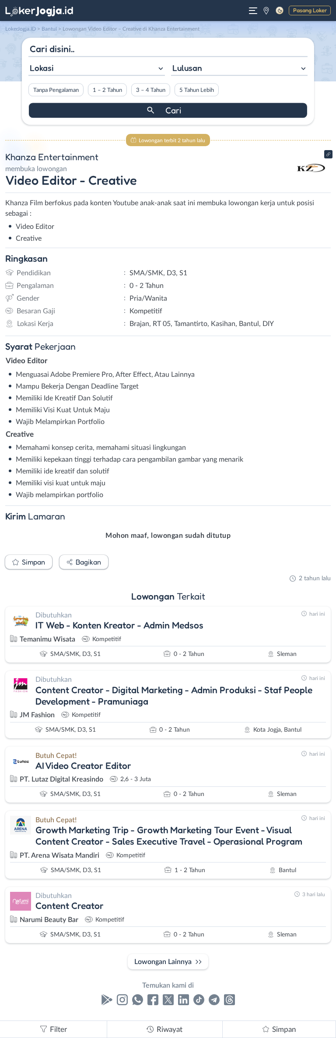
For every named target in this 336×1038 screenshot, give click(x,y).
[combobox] (96, 69)
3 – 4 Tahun (150, 90)
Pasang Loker (310, 10)
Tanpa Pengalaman (56, 90)
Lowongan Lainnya (163, 961)
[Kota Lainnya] (266, 10)
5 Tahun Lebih (196, 90)
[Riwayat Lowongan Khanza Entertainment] (310, 184)
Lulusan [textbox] (187, 68)
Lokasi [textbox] (41, 68)
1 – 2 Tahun (107, 90)
